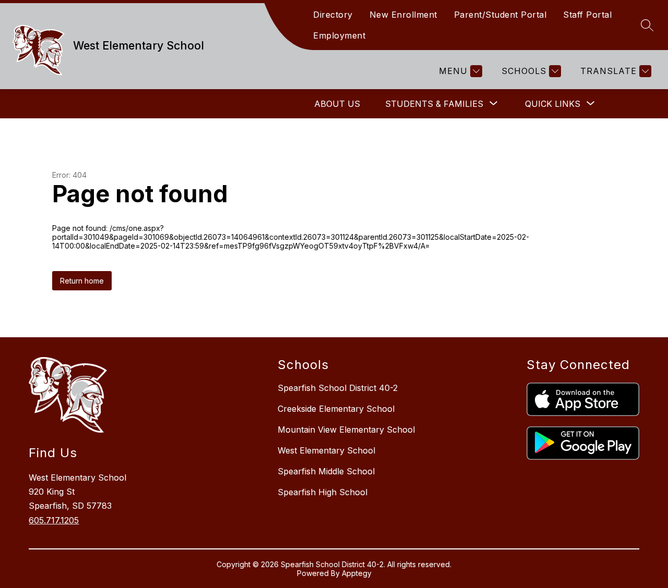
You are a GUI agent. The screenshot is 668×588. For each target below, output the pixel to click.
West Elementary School (326, 450)
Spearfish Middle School (326, 471)
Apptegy (357, 573)
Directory (333, 14)
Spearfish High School (322, 492)
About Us (337, 104)
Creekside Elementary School (336, 408)
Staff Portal (587, 14)
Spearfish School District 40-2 (338, 388)
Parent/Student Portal (500, 14)
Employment (339, 35)
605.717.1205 (54, 520)
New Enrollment (403, 14)
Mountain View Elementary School (346, 429)
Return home (82, 280)
